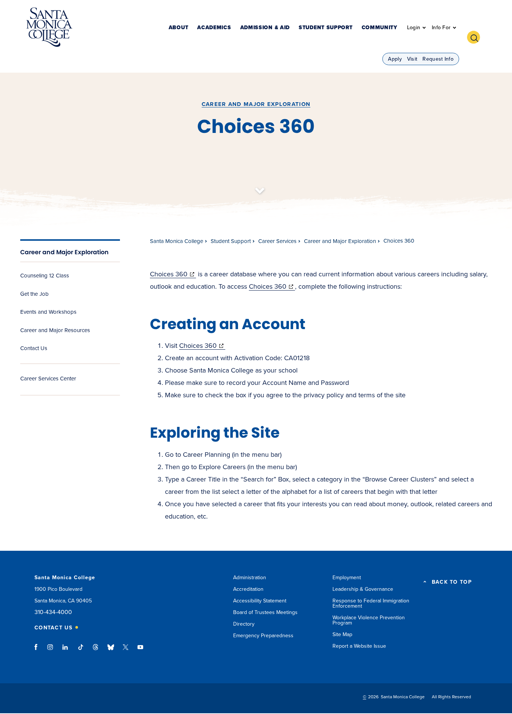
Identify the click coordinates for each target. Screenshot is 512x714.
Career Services (277, 241)
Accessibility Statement (259, 601)
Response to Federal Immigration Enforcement (370, 603)
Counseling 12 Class (44, 275)
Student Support (326, 28)
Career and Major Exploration (256, 104)
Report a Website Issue (359, 646)
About (179, 28)
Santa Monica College (176, 241)
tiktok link (80, 650)
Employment (346, 577)
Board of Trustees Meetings (265, 612)
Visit (412, 59)
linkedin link (65, 650)
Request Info (438, 59)
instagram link (50, 650)
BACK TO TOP (452, 582)
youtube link (140, 650)
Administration (249, 577)
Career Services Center (48, 378)
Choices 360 (173, 274)
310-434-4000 (53, 612)
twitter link (125, 650)
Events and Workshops (48, 312)
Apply (395, 59)
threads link (96, 650)
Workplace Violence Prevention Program (368, 620)
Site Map (342, 634)
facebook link (38, 650)
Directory (244, 624)
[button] (476, 36)
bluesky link (110, 650)
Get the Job (34, 294)
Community (379, 28)
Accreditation (248, 589)
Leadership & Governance (362, 589)
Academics (214, 28)
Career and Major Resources (55, 330)
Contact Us (33, 348)
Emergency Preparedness (263, 635)
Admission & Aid (265, 28)
